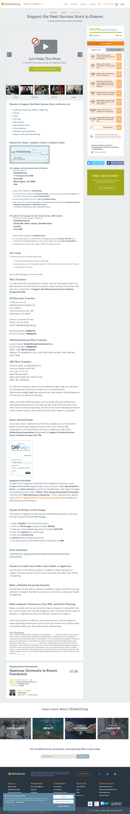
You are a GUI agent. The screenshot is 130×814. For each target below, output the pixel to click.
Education (53, 12)
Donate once (96, 50)
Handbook (34, 792)
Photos (54, 97)
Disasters (92, 4)
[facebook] (99, 774)
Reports (35, 97)
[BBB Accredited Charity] (106, 804)
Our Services (57, 786)
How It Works (80, 786)
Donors (11, 783)
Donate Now (106, 43)
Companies (83, 4)
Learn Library (106, 783)
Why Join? (34, 789)
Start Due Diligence (37, 786)
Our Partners (58, 789)
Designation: (15, 465)
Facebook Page (23, 684)
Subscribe (83, 756)
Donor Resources (104, 792)
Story (15, 97)
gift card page (21, 274)
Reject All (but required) (63, 801)
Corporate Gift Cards (60, 792)
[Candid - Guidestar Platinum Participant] (97, 803)
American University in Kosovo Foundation (66, 21)
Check (16, 116)
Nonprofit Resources (105, 786)
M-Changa (40, 516)
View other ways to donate (113, 138)
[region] (39, 802)
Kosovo (64, 12)
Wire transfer (19, 122)
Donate (32, 4)
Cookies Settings (63, 806)
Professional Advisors (15, 792)
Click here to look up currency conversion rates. (32, 207)
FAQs (78, 792)
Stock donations (20, 128)
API (117, 810)
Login (122, 4)
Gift (110, 4)
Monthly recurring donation (24, 131)
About (66, 4)
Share (73, 97)
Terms (108, 810)
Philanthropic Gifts (14, 789)
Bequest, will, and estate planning (27, 134)
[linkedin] (115, 774)
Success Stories (104, 795)
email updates (71, 194)
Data (120, 810)
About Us (81, 783)
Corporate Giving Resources (108, 789)
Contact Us (79, 795)
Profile (21, 686)
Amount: (13, 471)
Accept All (63, 797)
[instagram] (107, 774)
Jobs (77, 789)
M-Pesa (16, 113)
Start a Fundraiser (105, 188)
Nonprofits (73, 4)
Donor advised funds (21, 125)
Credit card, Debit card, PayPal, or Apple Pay (31, 110)
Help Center (84, 774)
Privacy (97, 810)
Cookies (102, 810)
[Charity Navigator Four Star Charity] (91, 803)
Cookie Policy (20, 802)
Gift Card (17, 119)
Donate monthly (115, 50)
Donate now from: (16, 459)
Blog (99, 4)
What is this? (27, 455)
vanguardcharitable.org (22, 486)
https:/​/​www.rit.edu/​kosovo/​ (26, 682)
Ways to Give (12, 786)
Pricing (113, 810)
